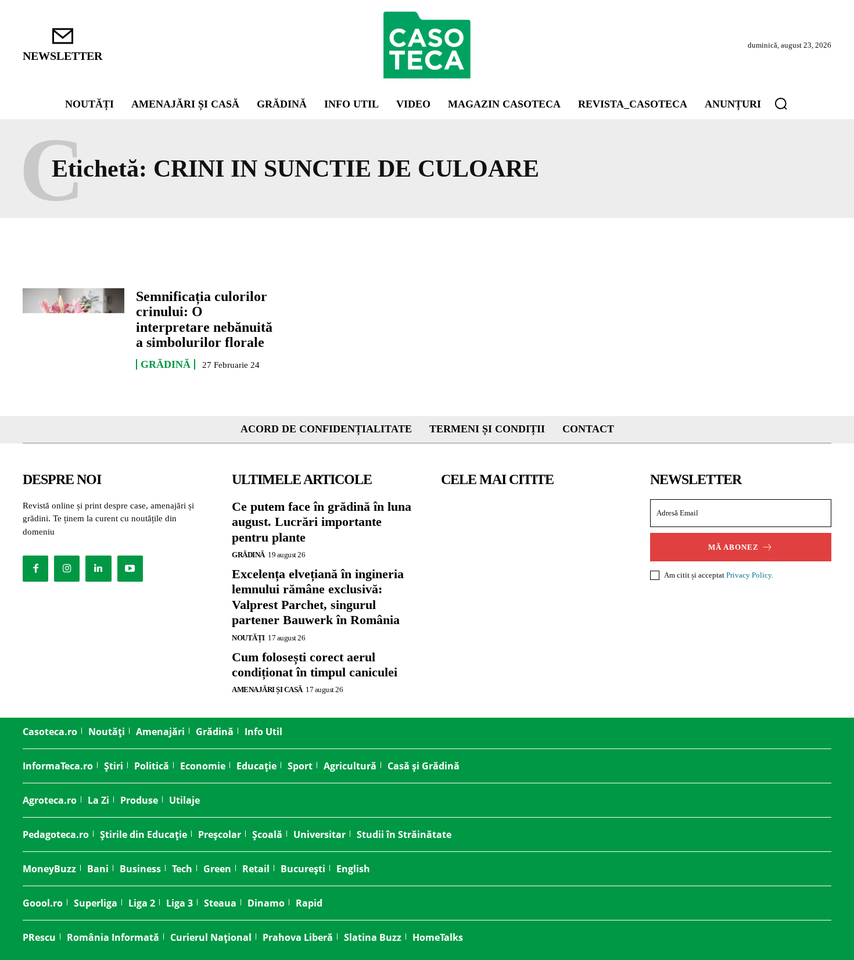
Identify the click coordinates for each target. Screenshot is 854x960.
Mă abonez (733, 547)
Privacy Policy (749, 575)
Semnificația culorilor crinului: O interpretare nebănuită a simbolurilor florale (204, 319)
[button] (781, 103)
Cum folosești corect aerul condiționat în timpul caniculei (314, 664)
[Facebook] (35, 568)
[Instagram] (67, 568)
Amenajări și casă (267, 689)
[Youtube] (130, 568)
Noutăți (248, 637)
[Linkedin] (98, 568)
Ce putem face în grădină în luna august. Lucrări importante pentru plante (321, 522)
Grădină (166, 364)
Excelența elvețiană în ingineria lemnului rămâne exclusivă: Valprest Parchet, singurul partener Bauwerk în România (318, 597)
